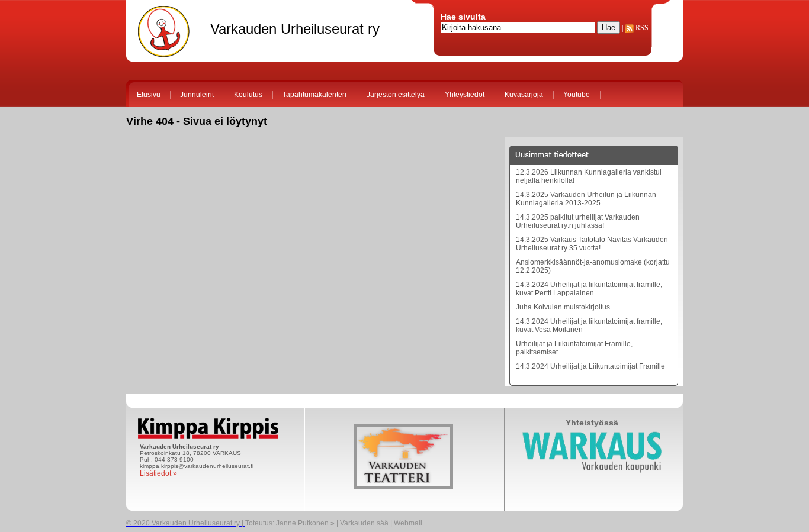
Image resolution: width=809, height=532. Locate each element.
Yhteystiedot (464, 95)
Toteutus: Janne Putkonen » (290, 523)
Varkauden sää (364, 523)
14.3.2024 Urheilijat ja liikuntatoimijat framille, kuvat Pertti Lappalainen (589, 288)
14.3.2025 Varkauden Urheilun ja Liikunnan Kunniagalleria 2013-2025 (586, 199)
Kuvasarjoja (524, 95)
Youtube (576, 95)
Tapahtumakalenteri (314, 95)
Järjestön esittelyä (396, 95)
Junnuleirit (197, 95)
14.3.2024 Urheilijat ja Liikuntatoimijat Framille (590, 366)
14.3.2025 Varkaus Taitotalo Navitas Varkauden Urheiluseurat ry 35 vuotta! (592, 244)
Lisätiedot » (158, 473)
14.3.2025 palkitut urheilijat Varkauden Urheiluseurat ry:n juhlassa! (578, 221)
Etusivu (148, 95)
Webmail (408, 523)
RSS (641, 28)
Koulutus (248, 95)
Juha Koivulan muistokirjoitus (563, 307)
